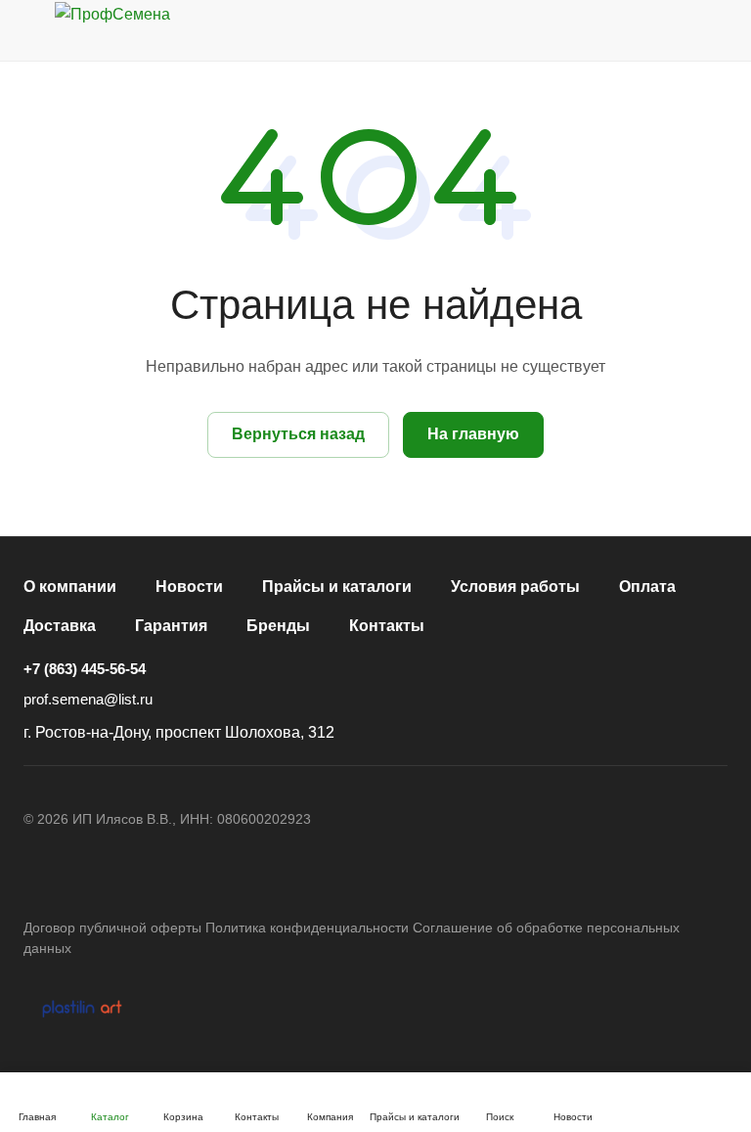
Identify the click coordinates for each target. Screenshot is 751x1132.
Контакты (386, 625)
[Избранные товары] (664, 30)
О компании (69, 586)
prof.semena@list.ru (88, 699)
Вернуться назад (298, 434)
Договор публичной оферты (112, 927)
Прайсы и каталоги (337, 586)
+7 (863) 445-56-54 (84, 668)
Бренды (278, 625)
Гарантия (171, 625)
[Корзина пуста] (714, 30)
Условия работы (515, 586)
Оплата (647, 586)
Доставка (59, 625)
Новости (189, 586)
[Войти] (564, 30)
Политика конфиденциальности (307, 927)
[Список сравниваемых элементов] (614, 30)
